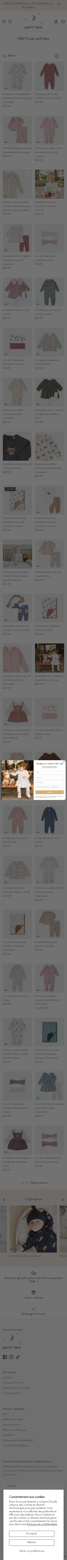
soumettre (49, 792)
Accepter (31, 1533)
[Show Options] (62, 787)
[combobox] (56, 787)
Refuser (32, 1542)
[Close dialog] (64, 762)
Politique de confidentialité (42, 1524)
